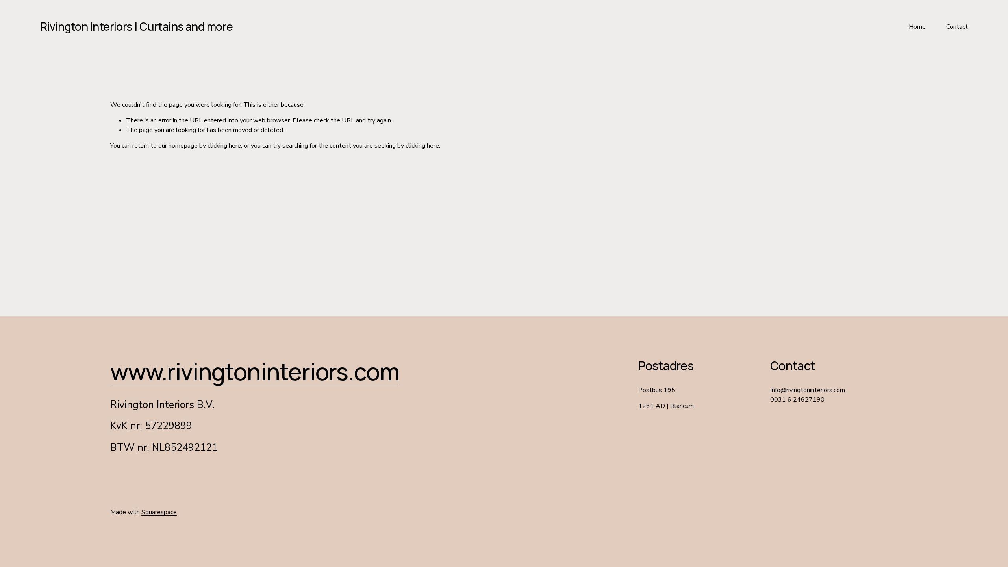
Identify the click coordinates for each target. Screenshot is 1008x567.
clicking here (224, 145)
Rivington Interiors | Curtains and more (136, 26)
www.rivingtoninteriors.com (254, 372)
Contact (957, 26)
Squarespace (159, 512)
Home (917, 26)
